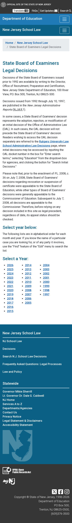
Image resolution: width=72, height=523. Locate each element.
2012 (28, 273)
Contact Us (10, 412)
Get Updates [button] (47, 10)
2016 (10, 307)
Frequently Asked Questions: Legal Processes (32, 364)
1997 (46, 294)
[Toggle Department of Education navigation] (64, 19)
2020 (10, 290)
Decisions (9, 348)
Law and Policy (12, 371)
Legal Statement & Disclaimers (22, 420)
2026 (10, 265)
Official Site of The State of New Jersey (29, 4)
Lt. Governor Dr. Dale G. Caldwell (23, 395)
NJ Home (9, 400)
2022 (10, 282)
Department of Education (22, 19)
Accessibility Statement (18, 425)
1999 (46, 286)
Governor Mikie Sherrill (17, 391)
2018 (10, 298)
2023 (10, 277)
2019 (10, 294)
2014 (28, 265)
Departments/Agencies (17, 408)
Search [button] (64, 10)
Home (9, 42)
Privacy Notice (12, 416)
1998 (46, 290)
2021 (10, 286)
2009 (28, 286)
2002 (46, 273)
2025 (10, 269)
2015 (10, 311)
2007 (28, 294)
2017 (10, 302)
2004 (46, 265)
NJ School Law (12, 341)
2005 (28, 302)
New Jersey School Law (22, 30)
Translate (18, 10)
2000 (46, 282)
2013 (28, 269)
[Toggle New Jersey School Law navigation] (64, 30)
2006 (28, 298)
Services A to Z (12, 404)
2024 (10, 273)
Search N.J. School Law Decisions (25, 356)
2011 (28, 277)
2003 (46, 269)
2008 (28, 290)
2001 (46, 277)
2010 (28, 282)
